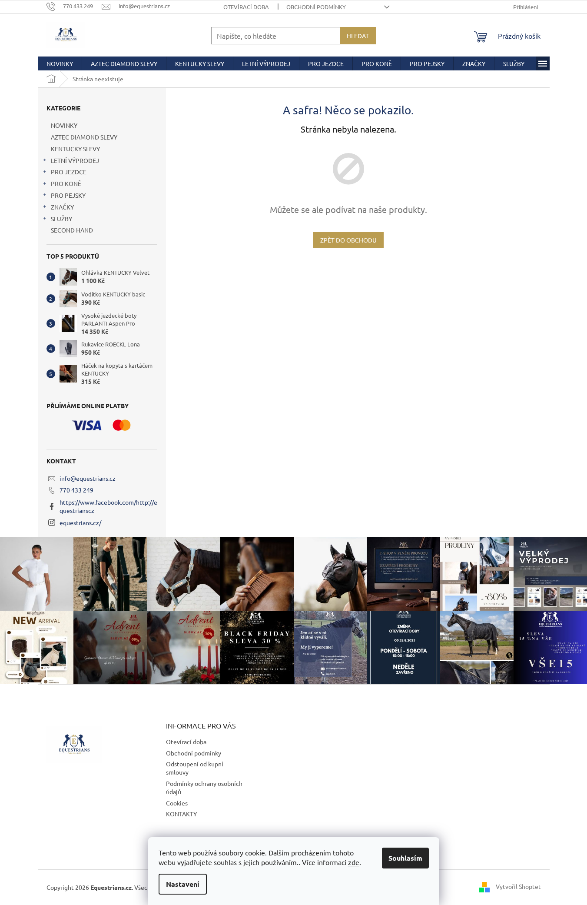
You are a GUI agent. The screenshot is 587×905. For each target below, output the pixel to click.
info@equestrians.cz (88, 478)
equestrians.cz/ (80, 522)
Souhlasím (405, 857)
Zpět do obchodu (348, 240)
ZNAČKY (62, 207)
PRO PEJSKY (68, 195)
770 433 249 (76, 490)
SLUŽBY (61, 219)
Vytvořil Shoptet (518, 886)
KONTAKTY (181, 814)
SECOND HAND (72, 230)
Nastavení (182, 883)
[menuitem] (60, 63)
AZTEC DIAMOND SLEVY (84, 137)
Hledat (358, 36)
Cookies (177, 803)
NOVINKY (64, 125)
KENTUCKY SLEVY (75, 149)
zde (353, 862)
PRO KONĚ (66, 183)
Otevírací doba (246, 6)
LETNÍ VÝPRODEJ (75, 160)
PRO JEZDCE (68, 172)
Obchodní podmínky (316, 6)
